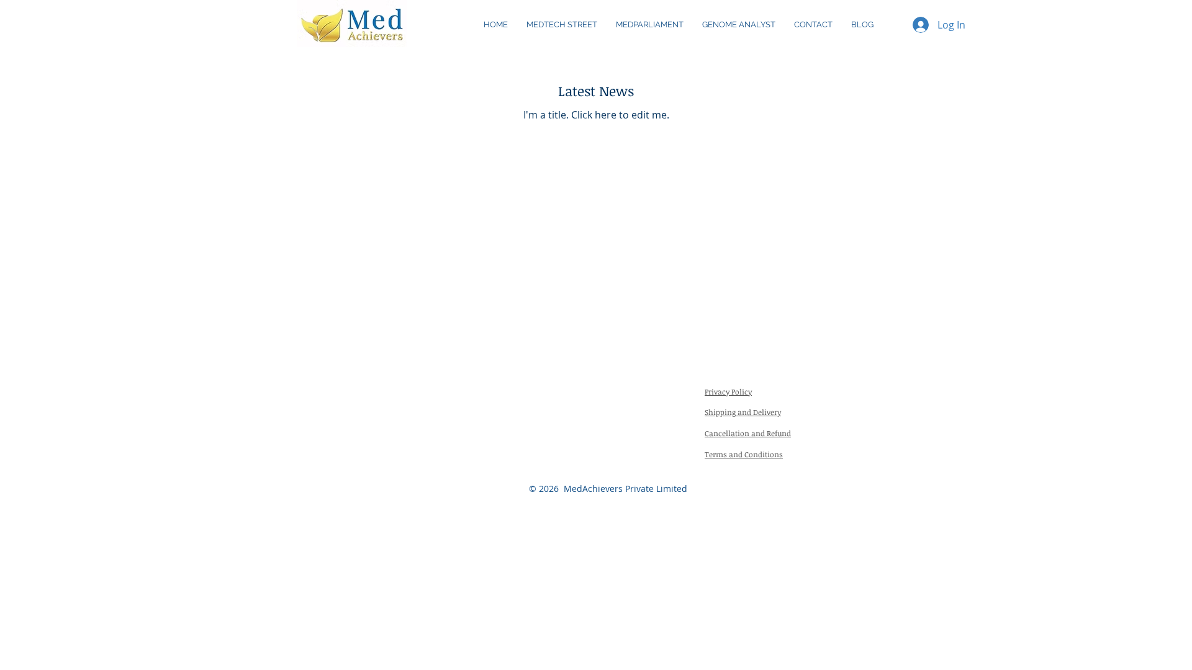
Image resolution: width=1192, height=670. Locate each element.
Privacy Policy (728, 391)
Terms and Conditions (744, 454)
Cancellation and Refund (748, 433)
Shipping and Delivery (743, 412)
